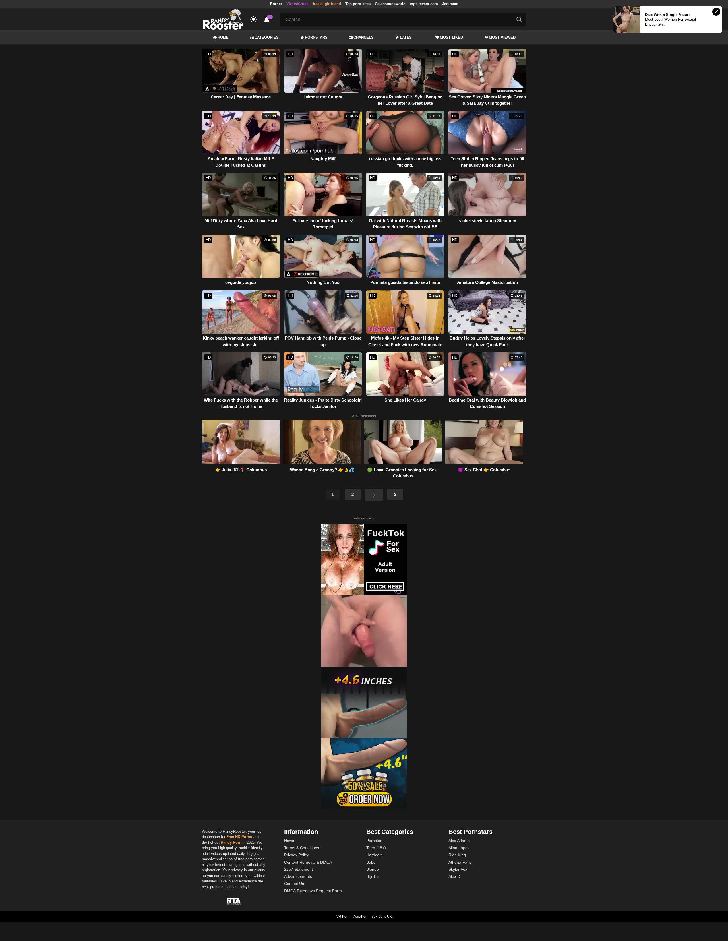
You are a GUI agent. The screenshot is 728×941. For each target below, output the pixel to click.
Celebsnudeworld (390, 4)
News (289, 840)
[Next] (374, 495)
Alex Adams (459, 840)
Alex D (454, 876)
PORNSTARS (316, 37)
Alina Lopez (459, 847)
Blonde (372, 869)
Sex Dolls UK (381, 917)
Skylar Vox (457, 869)
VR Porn (342, 917)
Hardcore (374, 855)
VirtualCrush (297, 4)
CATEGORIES (267, 37)
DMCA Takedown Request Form (313, 890)
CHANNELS (363, 37)
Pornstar (374, 840)
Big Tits (372, 876)
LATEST (407, 37)
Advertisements (298, 876)
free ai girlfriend (327, 4)
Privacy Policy (296, 855)
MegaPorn (360, 917)
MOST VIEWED (502, 37)
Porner (276, 4)
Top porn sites (358, 4)
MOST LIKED (451, 37)
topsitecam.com (424, 4)
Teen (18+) (376, 847)
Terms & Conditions (301, 847)
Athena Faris (459, 862)
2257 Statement (298, 869)
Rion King (457, 855)
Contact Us (294, 883)
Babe (371, 862)
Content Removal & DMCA (308, 862)
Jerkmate (450, 4)
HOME (223, 37)
